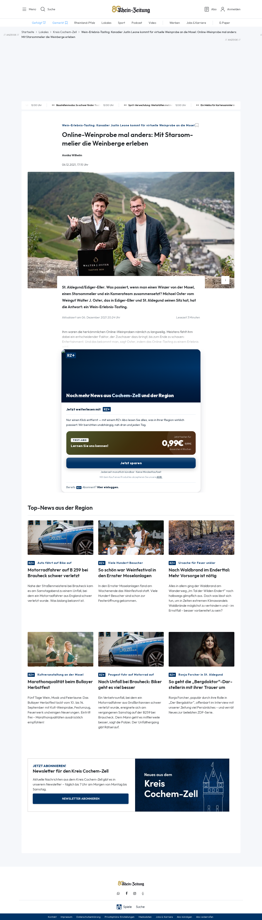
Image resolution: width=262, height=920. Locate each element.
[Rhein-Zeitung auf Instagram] (135, 893)
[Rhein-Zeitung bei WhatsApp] (118, 893)
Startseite (27, 32)
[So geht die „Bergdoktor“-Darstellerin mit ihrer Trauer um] (201, 649)
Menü (32, 9)
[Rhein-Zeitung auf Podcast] (143, 893)
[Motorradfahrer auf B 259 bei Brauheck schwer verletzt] (60, 537)
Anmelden (234, 9)
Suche (51, 9)
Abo (214, 9)
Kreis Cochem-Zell (65, 32)
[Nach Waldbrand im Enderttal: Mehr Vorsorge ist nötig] (201, 537)
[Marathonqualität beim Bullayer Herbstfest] (60, 649)
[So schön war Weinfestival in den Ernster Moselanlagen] (131, 537)
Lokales (44, 32)
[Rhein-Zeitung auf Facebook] (126, 893)
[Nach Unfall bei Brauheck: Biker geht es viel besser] (131, 649)
